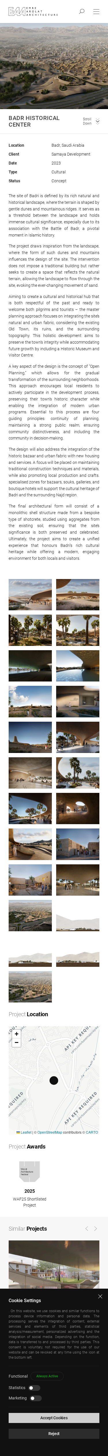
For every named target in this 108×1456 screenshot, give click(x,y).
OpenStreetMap (49, 1132)
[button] (54, 1080)
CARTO (92, 1132)
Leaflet (25, 1132)
